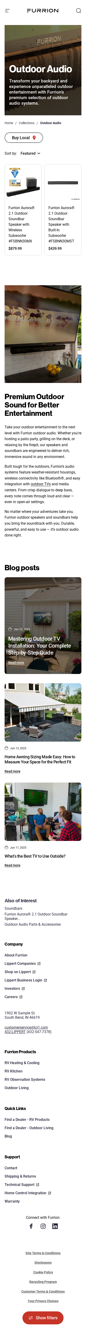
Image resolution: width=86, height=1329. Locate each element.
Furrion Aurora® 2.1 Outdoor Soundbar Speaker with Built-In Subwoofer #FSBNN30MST (61, 224)
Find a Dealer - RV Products (27, 1119)
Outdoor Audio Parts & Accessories (33, 924)
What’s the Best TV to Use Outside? (35, 856)
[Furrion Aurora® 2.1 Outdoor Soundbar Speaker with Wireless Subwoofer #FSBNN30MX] (23, 182)
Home (9, 123)
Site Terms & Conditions (43, 1253)
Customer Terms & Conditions (43, 1291)
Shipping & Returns (20, 1176)
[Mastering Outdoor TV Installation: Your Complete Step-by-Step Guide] (43, 625)
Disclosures (43, 1262)
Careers (11, 997)
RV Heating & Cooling (22, 1063)
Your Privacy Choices (43, 1301)
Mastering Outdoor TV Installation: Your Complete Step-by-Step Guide (39, 646)
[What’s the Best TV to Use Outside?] (43, 812)
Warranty (12, 1201)
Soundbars (13, 908)
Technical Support (19, 1184)
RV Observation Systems (25, 1079)
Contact (11, 1168)
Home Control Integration (25, 1193)
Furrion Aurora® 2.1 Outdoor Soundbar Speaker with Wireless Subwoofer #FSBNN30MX (21, 224)
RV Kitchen (13, 1071)
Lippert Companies (20, 963)
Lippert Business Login (23, 980)
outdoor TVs (41, 484)
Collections (26, 123)
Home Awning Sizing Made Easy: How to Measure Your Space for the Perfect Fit (40, 759)
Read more (16, 662)
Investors (12, 988)
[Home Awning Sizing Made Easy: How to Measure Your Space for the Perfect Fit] (43, 712)
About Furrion (16, 955)
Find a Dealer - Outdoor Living (29, 1128)
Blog (8, 1136)
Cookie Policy (43, 1272)
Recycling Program (43, 1282)
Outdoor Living (17, 1088)
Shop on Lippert (18, 972)
